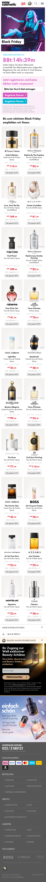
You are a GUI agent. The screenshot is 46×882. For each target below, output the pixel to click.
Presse (30, 842)
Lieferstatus (11, 805)
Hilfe (29, 805)
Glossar (31, 811)
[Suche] (36, 3)
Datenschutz (34, 836)
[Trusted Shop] (30, 3)
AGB (29, 830)
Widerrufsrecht (13, 836)
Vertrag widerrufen (15, 792)
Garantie (32, 780)
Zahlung (9, 786)
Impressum (10, 830)
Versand (9, 780)
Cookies (9, 842)
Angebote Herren (14, 101)
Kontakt (9, 811)
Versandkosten (18, 877)
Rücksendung (34, 786)
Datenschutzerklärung (19, 685)
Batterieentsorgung (15, 817)
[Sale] (23, 3)
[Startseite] (3, 634)
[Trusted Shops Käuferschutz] (5, 869)
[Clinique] (24, 857)
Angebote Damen (14, 95)
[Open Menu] (10, 3)
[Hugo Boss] (8, 857)
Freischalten (14, 677)
